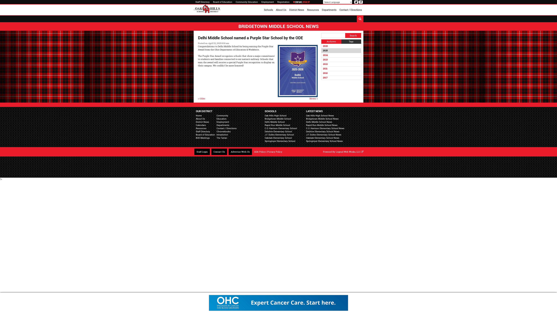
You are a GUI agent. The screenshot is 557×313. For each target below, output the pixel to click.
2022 (325, 64)
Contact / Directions (227, 128)
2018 (325, 73)
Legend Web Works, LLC (348, 151)
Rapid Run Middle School (277, 125)
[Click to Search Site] (360, 19)
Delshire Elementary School (278, 131)
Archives (331, 41)
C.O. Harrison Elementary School (281, 128)
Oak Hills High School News (320, 115)
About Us (200, 119)
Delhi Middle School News (319, 122)
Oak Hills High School (275, 115)
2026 (325, 46)
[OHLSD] (207, 8)
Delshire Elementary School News (322, 131)
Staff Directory (202, 2)
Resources (201, 128)
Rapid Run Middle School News (322, 125)
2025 (325, 50)
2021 (325, 68)
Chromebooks (224, 131)
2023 (325, 59)
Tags (351, 41)
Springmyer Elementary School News (324, 141)
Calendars (201, 125)
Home (199, 115)
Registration (283, 2)
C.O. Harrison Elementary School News (325, 128)
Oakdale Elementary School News (322, 138)
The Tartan (222, 138)
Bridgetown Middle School (278, 119)
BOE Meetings (203, 138)
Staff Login (202, 151)
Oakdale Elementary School (278, 138)
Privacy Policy (274, 151)
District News (202, 122)
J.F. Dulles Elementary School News (323, 134)
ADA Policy (260, 151)
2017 (325, 77)
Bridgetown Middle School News (322, 119)
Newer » (314, 98)
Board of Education (222, 2)
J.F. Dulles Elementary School (279, 134)
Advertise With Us (240, 151)
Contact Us (219, 151)
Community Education (247, 2)
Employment (267, 2)
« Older (201, 98)
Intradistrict (222, 134)
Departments (223, 125)
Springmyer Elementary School (280, 141)
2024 (325, 55)
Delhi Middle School (275, 122)
